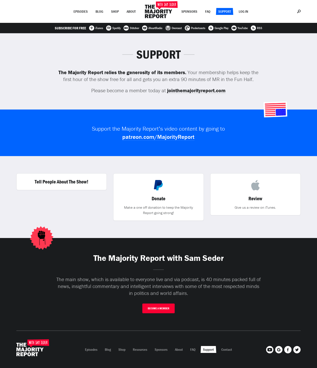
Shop (115, 11)
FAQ (207, 11)
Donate (158, 198)
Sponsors (189, 11)
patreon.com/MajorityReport (158, 136)
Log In (243, 11)
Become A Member (158, 308)
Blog (99, 11)
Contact (226, 349)
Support (224, 11)
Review (255, 198)
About (131, 11)
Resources (140, 349)
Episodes (81, 11)
